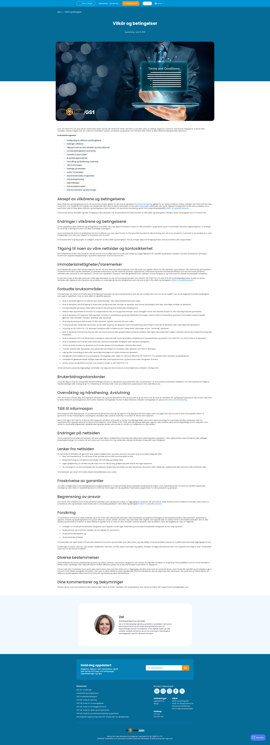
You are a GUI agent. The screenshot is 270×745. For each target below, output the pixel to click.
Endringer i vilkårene (75, 144)
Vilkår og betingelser (73, 12)
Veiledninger (160, 698)
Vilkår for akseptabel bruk (183, 703)
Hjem (59, 12)
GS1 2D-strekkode (83, 690)
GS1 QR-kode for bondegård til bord (91, 706)
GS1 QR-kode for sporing (86, 700)
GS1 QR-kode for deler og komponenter (92, 710)
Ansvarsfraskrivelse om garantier (80, 176)
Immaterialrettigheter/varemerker (81, 151)
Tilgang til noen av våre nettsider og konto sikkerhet (88, 147)
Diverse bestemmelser (76, 186)
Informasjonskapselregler (182, 708)
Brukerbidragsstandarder (77, 158)
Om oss (157, 714)
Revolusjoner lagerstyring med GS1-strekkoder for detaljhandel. (102, 717)
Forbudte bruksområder (77, 154)
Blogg (156, 703)
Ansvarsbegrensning (75, 179)
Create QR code (131, 3)
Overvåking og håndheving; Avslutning (82, 161)
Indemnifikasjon (73, 183)
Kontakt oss (158, 716)
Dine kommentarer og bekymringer (81, 190)
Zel (121, 617)
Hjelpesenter (159, 701)
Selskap (158, 711)
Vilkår (175, 698)
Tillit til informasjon (74, 165)
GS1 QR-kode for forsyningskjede (89, 703)
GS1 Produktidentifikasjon (86, 696)
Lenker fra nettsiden (75, 172)
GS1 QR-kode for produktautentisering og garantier (97, 713)
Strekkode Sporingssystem (87, 693)
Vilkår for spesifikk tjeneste (177, 208)
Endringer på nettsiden (76, 168)
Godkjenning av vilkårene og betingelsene (84, 140)
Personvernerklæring (143, 204)
